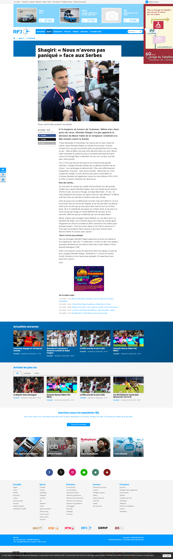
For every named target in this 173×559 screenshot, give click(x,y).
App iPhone (95, 472)
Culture (15, 498)
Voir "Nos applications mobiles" (128, 447)
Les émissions (71, 487)
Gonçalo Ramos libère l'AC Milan (125, 349)
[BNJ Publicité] (37, 528)
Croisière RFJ (95, 31)
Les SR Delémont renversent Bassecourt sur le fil (126, 396)
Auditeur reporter (18, 506)
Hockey (42, 490)
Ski (41, 501)
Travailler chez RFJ (125, 498)
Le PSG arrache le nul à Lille (92, 348)
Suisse (15, 490)
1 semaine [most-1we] (27, 373)
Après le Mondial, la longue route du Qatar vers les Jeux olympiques (86, 300)
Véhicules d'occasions (79, 2)
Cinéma (95, 490)
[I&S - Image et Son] (119, 528)
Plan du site (42, 541)
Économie (16, 495)
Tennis (42, 506)
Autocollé (69, 509)
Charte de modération (127, 506)
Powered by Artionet (115, 539)
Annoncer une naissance (74, 501)
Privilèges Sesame (99, 493)
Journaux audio (18, 501)
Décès (49, 2)
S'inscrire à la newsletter (78, 424)
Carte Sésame (56, 2)
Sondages (69, 511)
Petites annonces (98, 498)
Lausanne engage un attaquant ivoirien (27, 349)
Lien (42, 143)
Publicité (122, 495)
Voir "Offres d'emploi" (28, 447)
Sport (49, 31)
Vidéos (76, 31)
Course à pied (44, 514)
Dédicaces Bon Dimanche (74, 498)
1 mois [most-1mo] (36, 373)
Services (84, 31)
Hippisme (43, 503)
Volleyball (43, 495)
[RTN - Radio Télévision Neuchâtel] (70, 528)
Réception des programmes (129, 490)
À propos (123, 487)
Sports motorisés (45, 509)
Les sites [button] (17, 2)
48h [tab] (17, 373)
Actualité (41, 31)
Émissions (58, 31)
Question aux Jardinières (74, 503)
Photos (67, 31)
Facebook (49, 472)
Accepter (167, 556)
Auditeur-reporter (154, 2)
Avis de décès (97, 506)
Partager (43, 135)
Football (31, 38)
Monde (15, 493)
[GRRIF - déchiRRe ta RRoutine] (102, 528)
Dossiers (16, 503)
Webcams (38, 2)
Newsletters (84, 472)
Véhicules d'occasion (99, 487)
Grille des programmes (73, 495)
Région (15, 487)
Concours (69, 514)
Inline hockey (44, 511)
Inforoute (32, 2)
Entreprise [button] (25, 2)
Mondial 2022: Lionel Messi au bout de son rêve (83, 313)
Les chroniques (71, 490)
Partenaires (123, 501)
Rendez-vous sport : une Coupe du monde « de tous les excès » (89, 307)
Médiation (123, 503)
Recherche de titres (72, 493)
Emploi (44, 2)
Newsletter (123, 511)
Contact (122, 509)
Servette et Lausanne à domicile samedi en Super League (58, 350)
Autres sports (44, 517)
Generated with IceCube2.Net (134, 539)
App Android (107, 472)
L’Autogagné (70, 506)
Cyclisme (42, 498)
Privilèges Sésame (67, 2)
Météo (95, 495)
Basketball (43, 493)
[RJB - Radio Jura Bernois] (53, 528)
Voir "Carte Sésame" (95, 447)
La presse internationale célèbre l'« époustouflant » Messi (87, 310)
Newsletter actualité (19, 509)
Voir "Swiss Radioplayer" (62, 447)
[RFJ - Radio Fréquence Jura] (86, 528)
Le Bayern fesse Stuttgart (25, 395)
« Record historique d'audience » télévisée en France (85, 304)
